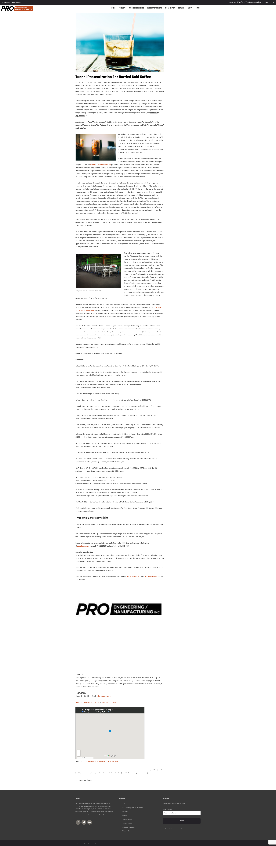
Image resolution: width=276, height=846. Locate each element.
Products (122, 8)
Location (78, 702)
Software (125, 811)
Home (113, 8)
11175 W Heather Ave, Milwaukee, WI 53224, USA (100, 761)
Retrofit (181, 8)
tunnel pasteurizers (133, 576)
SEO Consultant (121, 843)
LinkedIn (114, 702)
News (198, 8)
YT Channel (88, 702)
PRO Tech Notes (127, 819)
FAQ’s (123, 804)
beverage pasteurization (99, 773)
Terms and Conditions (128, 827)
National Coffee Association (100, 165)
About (190, 8)
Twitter (96, 702)
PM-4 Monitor (170, 8)
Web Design (114, 843)
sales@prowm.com (104, 696)
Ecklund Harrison (127, 823)
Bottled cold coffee (114, 773)
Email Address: (167, 809)
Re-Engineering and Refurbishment (132, 808)
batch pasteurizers (150, 576)
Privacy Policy (126, 831)
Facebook (105, 702)
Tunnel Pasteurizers (136, 8)
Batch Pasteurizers (154, 8)
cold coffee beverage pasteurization (134, 773)
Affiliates (124, 815)
